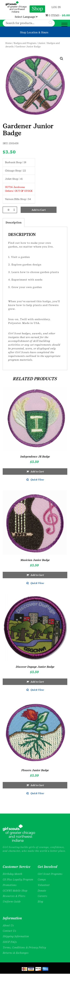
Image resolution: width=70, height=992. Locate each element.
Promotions (10, 885)
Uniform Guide (12, 901)
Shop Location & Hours (34, 32)
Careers (42, 895)
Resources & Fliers (14, 895)
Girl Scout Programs (50, 873)
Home (8, 43)
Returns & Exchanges (16, 952)
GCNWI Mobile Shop (15, 890)
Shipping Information (16, 936)
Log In (56, 7)
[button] (61, 58)
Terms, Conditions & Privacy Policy (24, 947)
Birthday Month (12, 873)
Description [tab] (14, 222)
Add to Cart (39, 209)
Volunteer (44, 885)
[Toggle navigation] (64, 25)
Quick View (37, 479)
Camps (42, 879)
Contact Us (9, 930)
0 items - (50, 15)
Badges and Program (25, 43)
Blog (40, 901)
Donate (42, 890)
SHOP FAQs (10, 941)
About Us (8, 925)
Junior (41, 43)
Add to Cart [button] (37, 471)
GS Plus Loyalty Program (18, 879)
